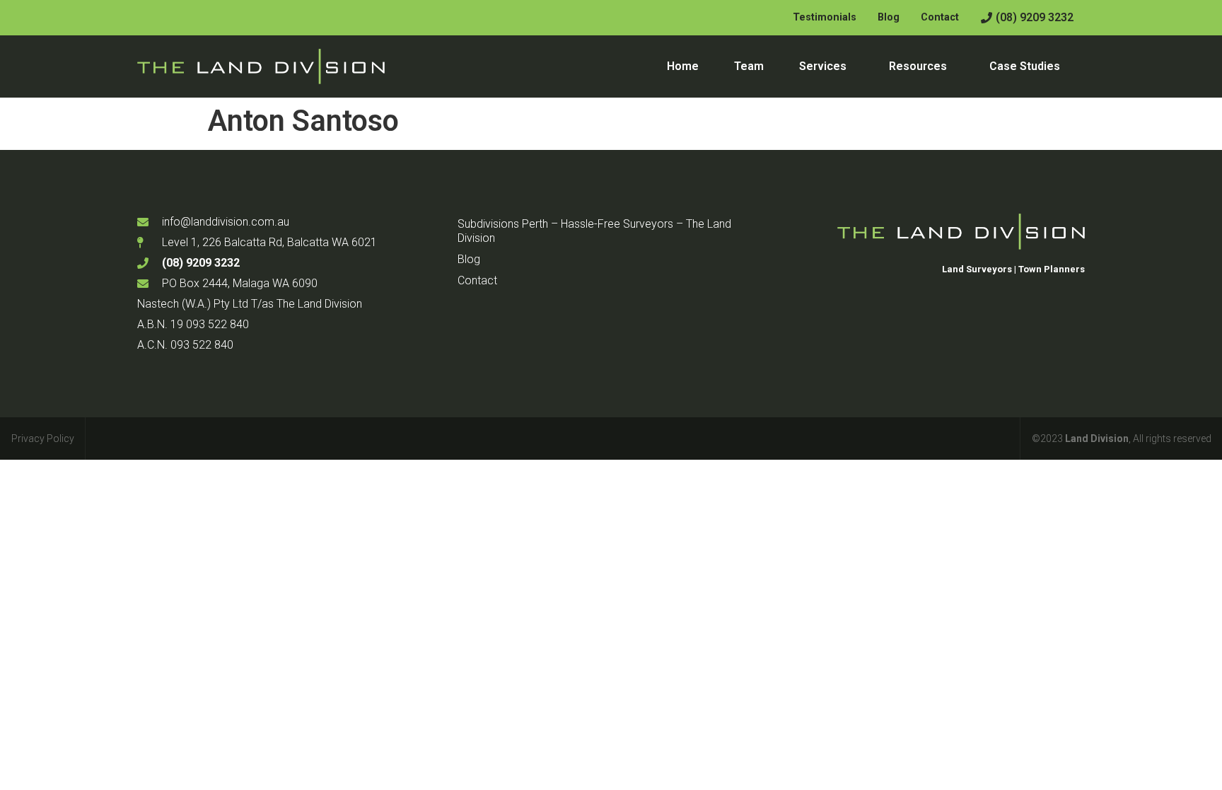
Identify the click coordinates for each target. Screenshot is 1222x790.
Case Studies (1024, 66)
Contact (940, 17)
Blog (889, 17)
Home (683, 66)
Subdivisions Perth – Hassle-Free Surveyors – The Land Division (594, 231)
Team (749, 66)
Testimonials (824, 17)
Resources (918, 66)
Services (822, 66)
